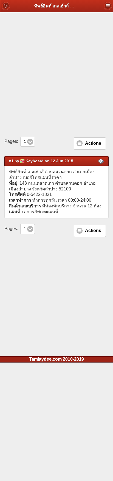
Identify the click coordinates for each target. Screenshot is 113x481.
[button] (6, 6)
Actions (93, 143)
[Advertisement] (56, 74)
